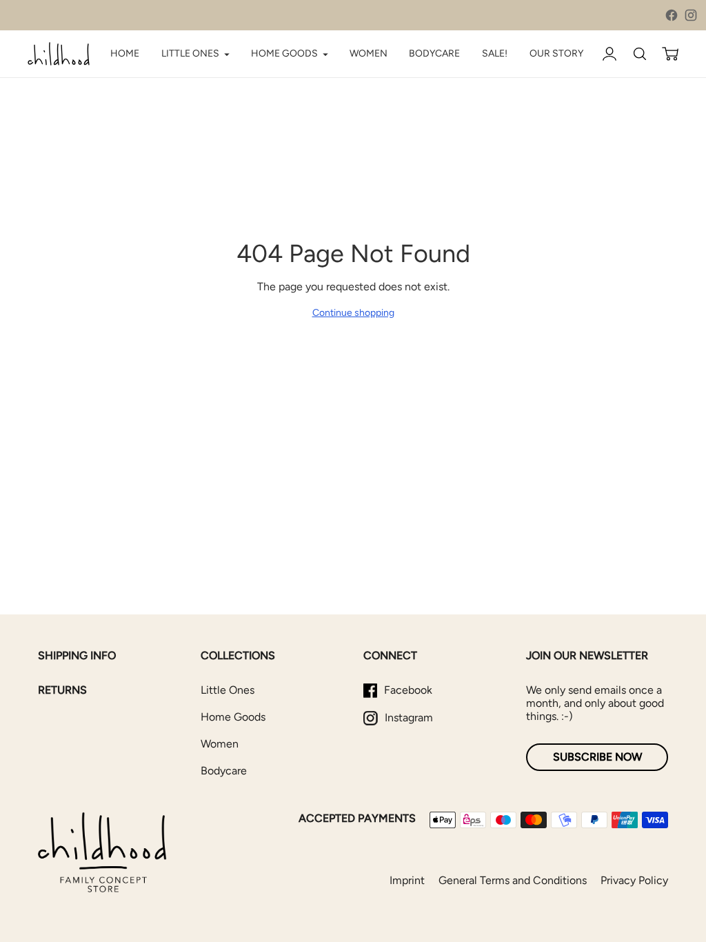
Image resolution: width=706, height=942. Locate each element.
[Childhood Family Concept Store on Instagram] (691, 15)
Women (220, 743)
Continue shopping (353, 313)
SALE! (494, 53)
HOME (124, 53)
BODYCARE (434, 53)
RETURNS (62, 690)
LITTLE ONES (190, 53)
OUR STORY (556, 53)
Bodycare (224, 770)
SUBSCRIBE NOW (597, 756)
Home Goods (233, 716)
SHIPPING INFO (77, 655)
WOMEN (368, 53)
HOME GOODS (284, 53)
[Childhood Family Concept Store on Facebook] (671, 15)
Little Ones (227, 690)
